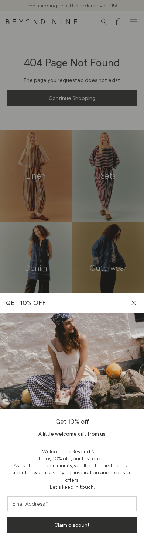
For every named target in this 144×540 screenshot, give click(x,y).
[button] (133, 302)
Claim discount (72, 525)
